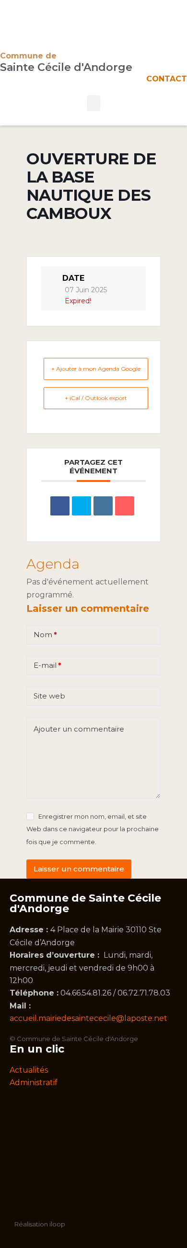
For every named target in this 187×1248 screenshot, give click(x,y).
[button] (93, 103)
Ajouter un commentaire (79, 728)
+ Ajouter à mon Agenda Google (95, 368)
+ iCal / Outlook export (96, 397)
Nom (45, 634)
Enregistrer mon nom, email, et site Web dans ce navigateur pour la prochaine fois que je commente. (92, 829)
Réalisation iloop (39, 1224)
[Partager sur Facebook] (60, 505)
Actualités (29, 1070)
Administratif (34, 1082)
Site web (49, 695)
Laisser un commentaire (79, 868)
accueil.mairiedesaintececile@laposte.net (88, 1018)
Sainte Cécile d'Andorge (66, 67)
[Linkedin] (103, 505)
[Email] (124, 505)
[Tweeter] (81, 505)
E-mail (47, 665)
